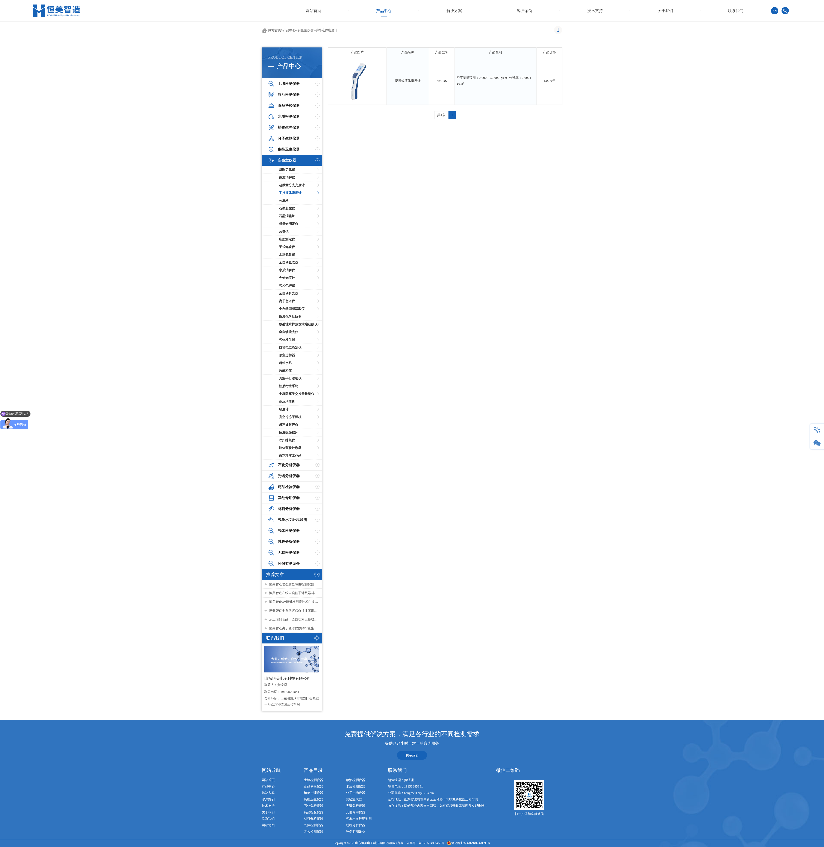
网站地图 (268, 825)
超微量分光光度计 (292, 185)
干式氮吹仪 (287, 247)
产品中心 (384, 11)
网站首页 (313, 11)
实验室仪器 (305, 30)
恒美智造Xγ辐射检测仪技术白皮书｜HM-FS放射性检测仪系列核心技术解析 (294, 602)
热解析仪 (285, 370)
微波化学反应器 (290, 316)
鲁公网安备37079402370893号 (470, 843)
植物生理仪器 (313, 793)
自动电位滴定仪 (290, 347)
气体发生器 (287, 339)
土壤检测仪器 (313, 780)
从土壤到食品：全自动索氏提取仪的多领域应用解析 (294, 619)
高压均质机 (287, 401)
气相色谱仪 (287, 285)
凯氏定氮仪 (287, 169)
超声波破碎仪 (288, 424)
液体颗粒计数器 (290, 448)
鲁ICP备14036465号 (431, 843)
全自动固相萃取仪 (292, 308)
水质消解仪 (287, 270)
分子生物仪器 (355, 793)
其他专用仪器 (355, 812)
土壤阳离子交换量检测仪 (296, 393)
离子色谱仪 (287, 301)
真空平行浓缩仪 (290, 378)
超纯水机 (285, 363)
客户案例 (524, 11)
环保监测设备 (355, 831)
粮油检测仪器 (355, 780)
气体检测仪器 (313, 825)
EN (774, 10)
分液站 (284, 200)
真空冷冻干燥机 (290, 417)
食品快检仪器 (313, 786)
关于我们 (665, 11)
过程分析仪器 (355, 825)
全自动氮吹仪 (288, 262)
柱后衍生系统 (288, 386)
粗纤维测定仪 (288, 223)
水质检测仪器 (355, 786)
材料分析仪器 (313, 818)
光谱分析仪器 (355, 805)
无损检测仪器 (313, 831)
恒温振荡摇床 (288, 432)
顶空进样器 (287, 355)
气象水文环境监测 (359, 818)
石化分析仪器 (313, 805)
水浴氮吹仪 (287, 254)
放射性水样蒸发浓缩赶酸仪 (298, 324)
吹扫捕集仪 (287, 440)
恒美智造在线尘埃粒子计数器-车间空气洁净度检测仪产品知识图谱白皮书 (294, 593)
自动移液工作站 (290, 455)
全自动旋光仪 (288, 332)
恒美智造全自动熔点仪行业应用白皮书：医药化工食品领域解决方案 (294, 610)
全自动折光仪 (288, 293)
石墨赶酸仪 (287, 208)
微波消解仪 (287, 177)
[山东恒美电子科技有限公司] (56, 10)
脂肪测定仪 (287, 239)
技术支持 (595, 11)
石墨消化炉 (287, 216)
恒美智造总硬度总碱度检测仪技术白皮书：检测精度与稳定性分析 (294, 584)
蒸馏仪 (284, 231)
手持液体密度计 (326, 30)
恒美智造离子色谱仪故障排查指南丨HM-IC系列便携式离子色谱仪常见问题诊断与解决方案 (294, 628)
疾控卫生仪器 (313, 799)
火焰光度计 (287, 278)
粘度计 (284, 409)
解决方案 (454, 11)
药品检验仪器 (313, 812)
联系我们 (735, 11)
